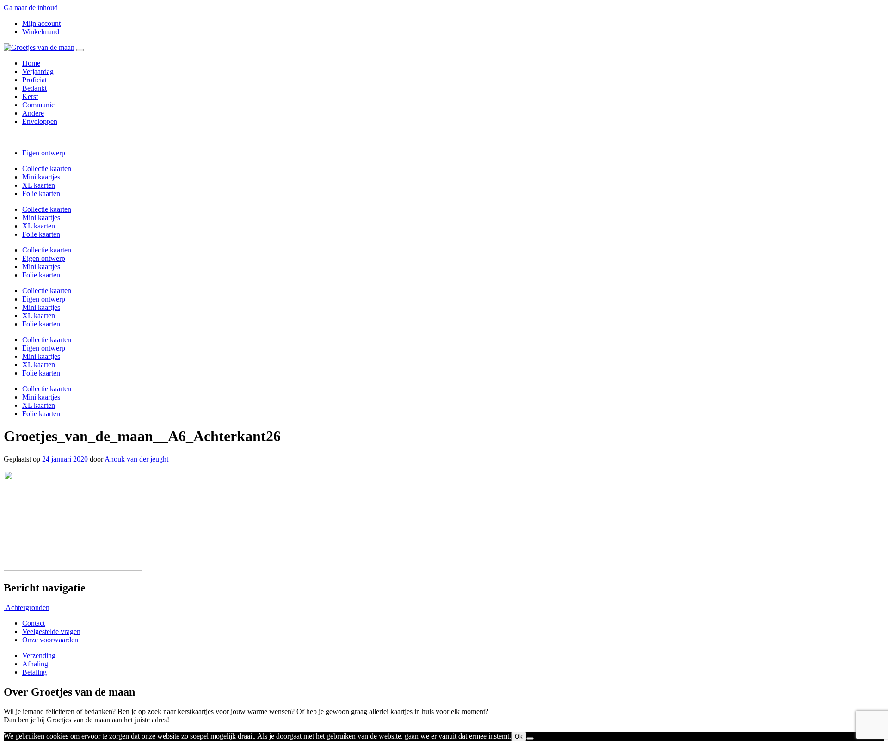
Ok (519, 736)
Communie (38, 105)
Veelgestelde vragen (51, 631)
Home (31, 63)
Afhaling (35, 664)
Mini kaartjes (41, 177)
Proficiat (34, 80)
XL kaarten (38, 185)
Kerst (30, 96)
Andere (33, 113)
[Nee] (530, 738)
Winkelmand (40, 32)
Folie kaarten (41, 193)
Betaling (34, 672)
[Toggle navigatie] (80, 50)
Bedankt (34, 88)
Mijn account (41, 23)
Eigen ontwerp (43, 153)
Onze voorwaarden (50, 640)
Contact (33, 623)
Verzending (39, 655)
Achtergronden (26, 607)
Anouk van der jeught (136, 459)
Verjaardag (38, 71)
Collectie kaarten (46, 168)
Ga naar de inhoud (31, 8)
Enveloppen (39, 121)
